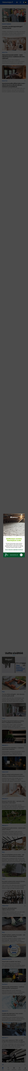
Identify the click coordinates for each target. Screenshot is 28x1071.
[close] (25, 2)
